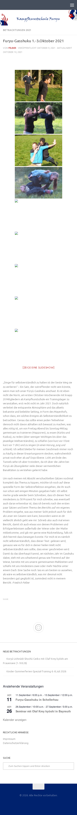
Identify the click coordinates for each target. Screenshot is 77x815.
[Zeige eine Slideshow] (38, 367)
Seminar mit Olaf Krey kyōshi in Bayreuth (43, 711)
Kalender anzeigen (14, 720)
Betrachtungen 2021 (17, 30)
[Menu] (72, 5)
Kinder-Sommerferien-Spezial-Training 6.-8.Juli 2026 (36, 671)
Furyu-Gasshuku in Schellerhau (37, 700)
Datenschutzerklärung (15, 743)
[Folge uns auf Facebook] (38, 804)
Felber (12, 48)
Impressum (9, 738)
